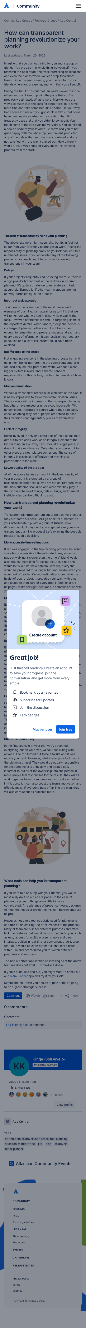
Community (28, 6)
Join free (65, 729)
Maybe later (42, 729)
